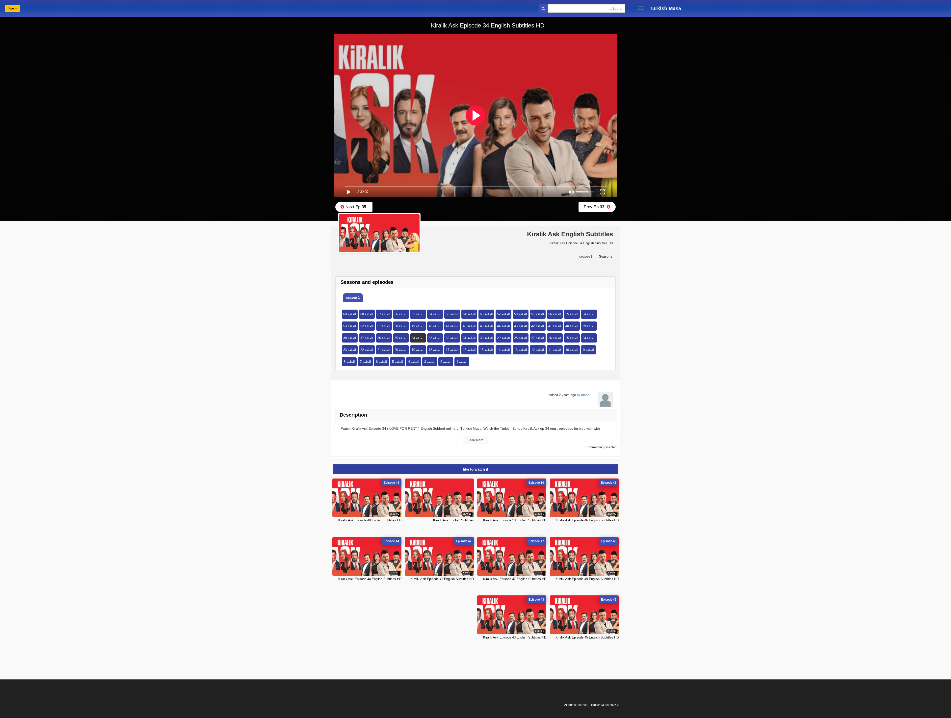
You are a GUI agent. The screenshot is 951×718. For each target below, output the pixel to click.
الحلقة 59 (503, 314)
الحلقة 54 (588, 314)
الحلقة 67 (383, 314)
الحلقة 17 (452, 350)
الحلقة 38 (349, 338)
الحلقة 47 (452, 326)
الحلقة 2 (445, 362)
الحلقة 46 (469, 326)
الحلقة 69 (349, 314)
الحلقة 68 (366, 314)
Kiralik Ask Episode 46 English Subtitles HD (587, 520)
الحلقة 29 (503, 338)
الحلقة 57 (537, 314)
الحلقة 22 (366, 350)
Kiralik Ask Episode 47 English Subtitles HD (514, 579)
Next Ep (355, 207)
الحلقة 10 (571, 350)
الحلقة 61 (469, 314)
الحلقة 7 (365, 362)
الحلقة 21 (383, 350)
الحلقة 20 (401, 350)
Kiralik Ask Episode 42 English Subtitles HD (442, 579)
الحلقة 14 (503, 350)
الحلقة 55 (571, 314)
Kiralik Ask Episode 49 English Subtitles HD (587, 579)
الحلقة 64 (435, 314)
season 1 (353, 297)
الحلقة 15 (486, 350)
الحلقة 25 (571, 338)
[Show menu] (641, 8)
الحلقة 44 (503, 326)
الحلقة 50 (401, 326)
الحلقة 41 (554, 326)
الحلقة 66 (401, 314)
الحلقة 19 (418, 350)
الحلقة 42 (537, 326)
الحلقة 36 (383, 338)
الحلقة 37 (366, 338)
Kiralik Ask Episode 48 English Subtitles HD (369, 520)
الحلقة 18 (435, 350)
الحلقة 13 (520, 350)
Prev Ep (595, 207)
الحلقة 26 (554, 338)
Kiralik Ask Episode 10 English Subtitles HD (514, 520)
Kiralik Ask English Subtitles (453, 520)
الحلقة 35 (401, 338)
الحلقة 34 (418, 338)
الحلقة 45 (486, 326)
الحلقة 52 (366, 326)
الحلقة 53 (349, 326)
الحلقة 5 (397, 362)
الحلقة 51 (383, 326)
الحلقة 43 (520, 326)
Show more (475, 440)
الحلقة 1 (462, 362)
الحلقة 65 (418, 314)
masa (585, 395)
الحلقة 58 (520, 314)
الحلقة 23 (349, 350)
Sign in (12, 8)
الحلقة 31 (469, 338)
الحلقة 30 (486, 338)
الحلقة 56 (554, 314)
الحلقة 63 (452, 314)
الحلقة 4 (413, 362)
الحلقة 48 (435, 326)
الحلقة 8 (349, 362)
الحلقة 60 (486, 314)
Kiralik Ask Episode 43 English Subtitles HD (514, 637)
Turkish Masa (665, 8)
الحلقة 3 (429, 362)
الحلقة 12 (537, 350)
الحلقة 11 (554, 350)
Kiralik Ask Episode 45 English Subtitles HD (587, 637)
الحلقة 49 (418, 326)
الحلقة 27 (537, 338)
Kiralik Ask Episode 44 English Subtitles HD (369, 579)
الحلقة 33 (435, 338)
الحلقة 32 (452, 338)
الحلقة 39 (588, 326)
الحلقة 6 (381, 362)
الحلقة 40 (571, 326)
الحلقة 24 (588, 338)
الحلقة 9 (588, 350)
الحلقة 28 (520, 338)
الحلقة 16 (469, 350)
